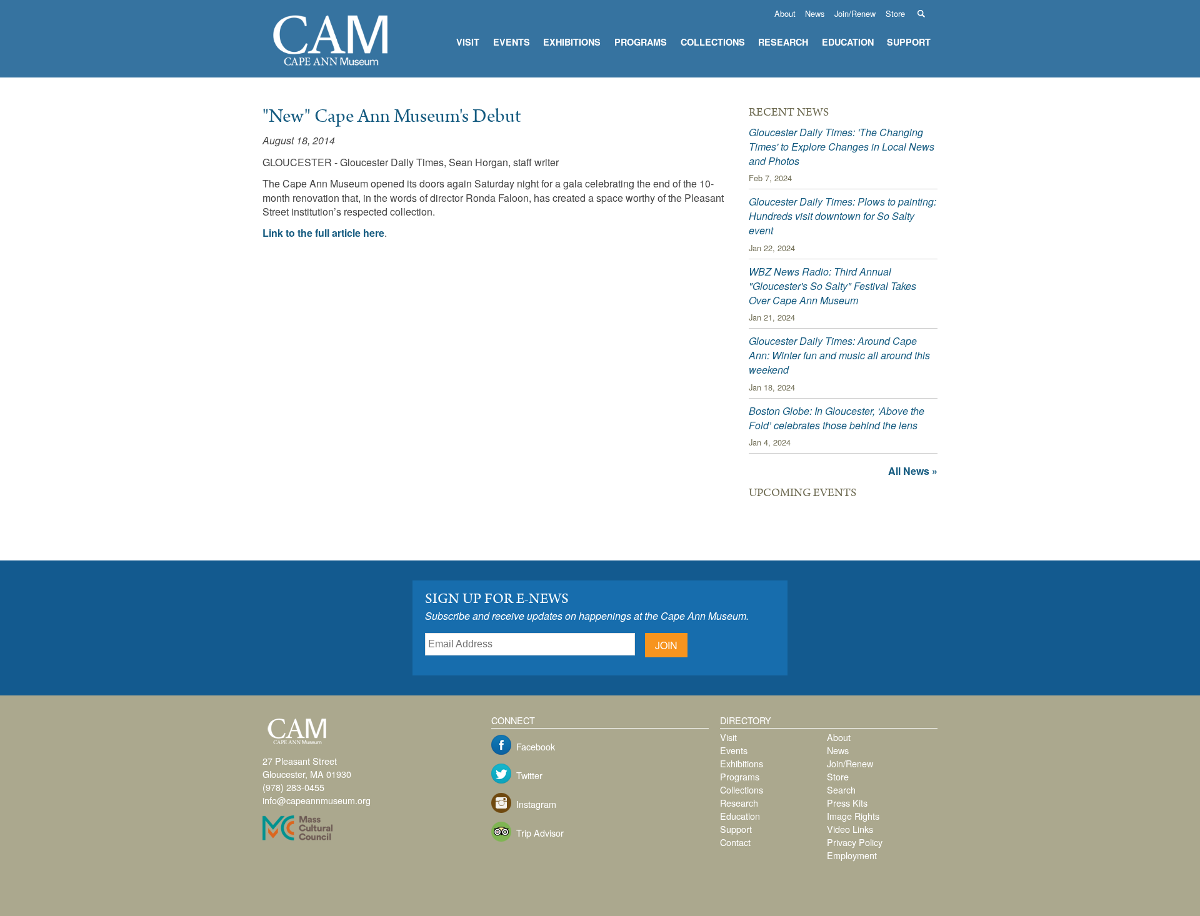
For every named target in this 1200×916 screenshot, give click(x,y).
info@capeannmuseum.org (316, 800)
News (814, 13)
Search (928, 14)
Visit (467, 42)
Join (666, 645)
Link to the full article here (323, 233)
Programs (640, 42)
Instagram (536, 803)
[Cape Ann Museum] (331, 68)
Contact (735, 842)
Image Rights (853, 815)
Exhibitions (572, 42)
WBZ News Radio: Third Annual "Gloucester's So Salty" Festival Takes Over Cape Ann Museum (832, 285)
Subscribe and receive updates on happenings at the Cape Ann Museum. (587, 616)
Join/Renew (855, 13)
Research (783, 42)
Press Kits (847, 802)
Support (909, 42)
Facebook (535, 746)
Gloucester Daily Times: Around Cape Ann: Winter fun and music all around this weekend (839, 355)
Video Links (850, 828)
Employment (852, 855)
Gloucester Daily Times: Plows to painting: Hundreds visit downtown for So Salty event (842, 215)
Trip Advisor (540, 832)
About (785, 13)
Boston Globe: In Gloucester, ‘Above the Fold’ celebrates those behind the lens (836, 418)
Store (895, 13)
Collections (713, 42)
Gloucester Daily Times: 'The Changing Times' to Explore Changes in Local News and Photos (841, 146)
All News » (913, 471)
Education (848, 42)
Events (511, 42)
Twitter (529, 775)
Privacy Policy (854, 842)
